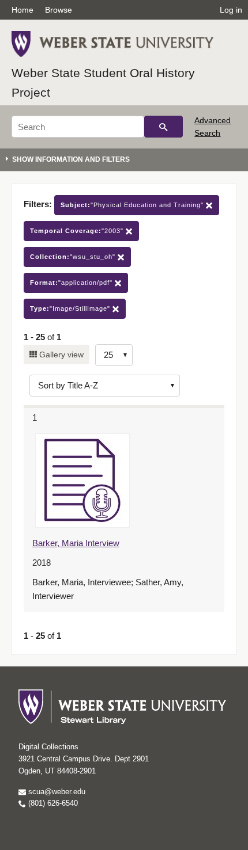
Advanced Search (212, 127)
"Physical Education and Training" (133, 204)
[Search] (163, 127)
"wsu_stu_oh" (74, 256)
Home (22, 9)
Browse (58, 9)
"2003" (78, 230)
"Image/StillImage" (71, 308)
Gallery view (60, 354)
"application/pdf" (72, 282)
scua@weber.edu (55, 791)
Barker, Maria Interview (75, 543)
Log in (231, 9)
